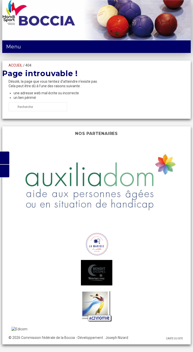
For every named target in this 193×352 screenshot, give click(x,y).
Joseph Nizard (116, 338)
